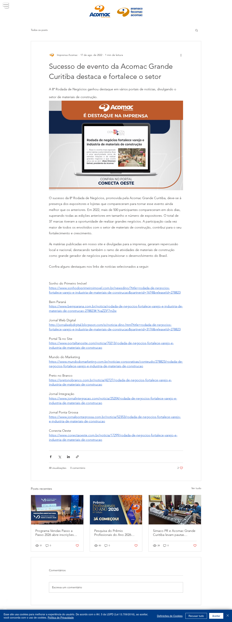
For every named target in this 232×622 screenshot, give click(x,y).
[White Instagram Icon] (5, 608)
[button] (6, 5)
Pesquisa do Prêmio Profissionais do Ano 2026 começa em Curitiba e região (115, 533)
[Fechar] (227, 616)
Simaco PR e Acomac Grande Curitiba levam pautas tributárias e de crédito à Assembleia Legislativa (174, 533)
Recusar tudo (196, 616)
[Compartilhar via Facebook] (50, 456)
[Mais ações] (181, 55)
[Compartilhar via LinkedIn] (68, 456)
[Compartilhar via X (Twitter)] (59, 456)
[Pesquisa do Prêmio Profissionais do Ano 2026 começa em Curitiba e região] (116, 509)
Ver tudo (196, 488)
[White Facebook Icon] (5, 601)
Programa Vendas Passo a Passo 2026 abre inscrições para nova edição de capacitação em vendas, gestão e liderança (54, 533)
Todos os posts (39, 30)
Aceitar (216, 616)
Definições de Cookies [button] (170, 616)
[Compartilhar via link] (77, 456)
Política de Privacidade (61, 617)
